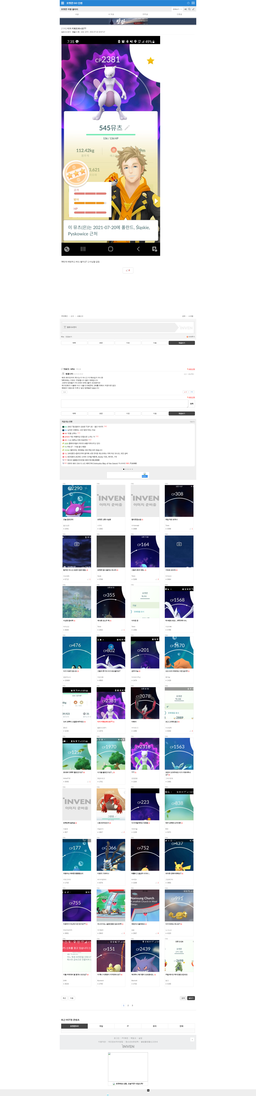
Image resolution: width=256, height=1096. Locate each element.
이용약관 (102, 1042)
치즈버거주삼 (136, 677)
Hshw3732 (66, 778)
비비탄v (134, 879)
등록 (191, 404)
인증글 (179, 14)
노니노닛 (168, 930)
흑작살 (167, 677)
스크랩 (190, 316)
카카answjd (135, 525)
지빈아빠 (168, 627)
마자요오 (168, 576)
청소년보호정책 (132, 1042)
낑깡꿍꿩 (134, 778)
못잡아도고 (101, 778)
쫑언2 (65, 728)
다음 (155, 343)
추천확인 (64, 316)
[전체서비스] (193, 3)
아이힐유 (100, 930)
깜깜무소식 (67, 677)
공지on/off (185, 10)
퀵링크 (133, 1038)
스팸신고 (80, 316)
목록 (74, 343)
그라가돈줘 (169, 778)
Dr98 (64, 981)
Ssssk (99, 576)
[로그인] (188, 3)
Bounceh (134, 981)
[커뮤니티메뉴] (62, 3)
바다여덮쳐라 (101, 879)
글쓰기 (193, 9)
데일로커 (100, 829)
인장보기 (69, 337)
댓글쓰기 (182, 343)
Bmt (166, 829)
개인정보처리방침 (115, 1042)
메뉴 (62, 337)
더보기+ (192, 422)
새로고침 (192, 369)
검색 (190, 10)
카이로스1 (134, 728)
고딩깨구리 (169, 879)
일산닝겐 (66, 525)
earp (132, 930)
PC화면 (125, 1038)
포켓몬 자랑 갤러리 (69, 9)
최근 (64, 998)
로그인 (116, 1038)
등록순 (72, 369)
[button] (123, 469)
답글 (64, 392)
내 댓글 (111, 14)
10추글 (145, 14)
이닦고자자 (67, 879)
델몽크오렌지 (66, 32)
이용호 (65, 829)
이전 (128, 343)
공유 (183, 316)
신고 (72, 316)
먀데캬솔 (134, 829)
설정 (140, 1038)
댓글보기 (182, 413)
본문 (101, 343)
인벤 (80, 3)
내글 (77, 14)
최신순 (78, 369)
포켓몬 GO (71, 3)
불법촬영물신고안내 (149, 1042)
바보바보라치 (67, 930)
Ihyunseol (100, 981)
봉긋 (167, 981)
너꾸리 (99, 525)
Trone (167, 525)
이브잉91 (66, 576)
